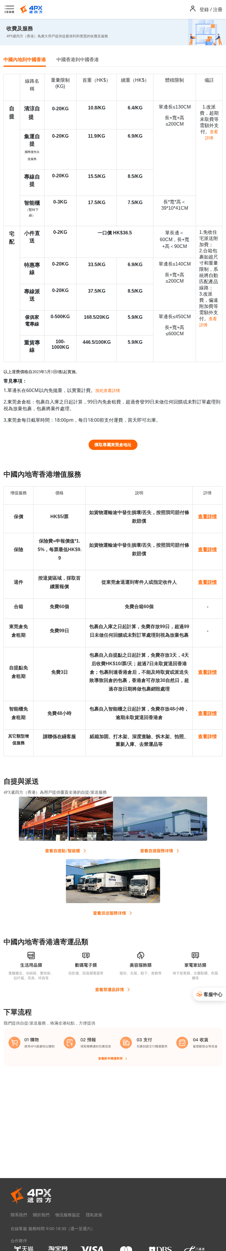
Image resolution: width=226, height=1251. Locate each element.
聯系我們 (19, 1214)
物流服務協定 (67, 1214)
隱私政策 (94, 1214)
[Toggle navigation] (11, 9)
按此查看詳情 (107, 390)
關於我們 (41, 1214)
